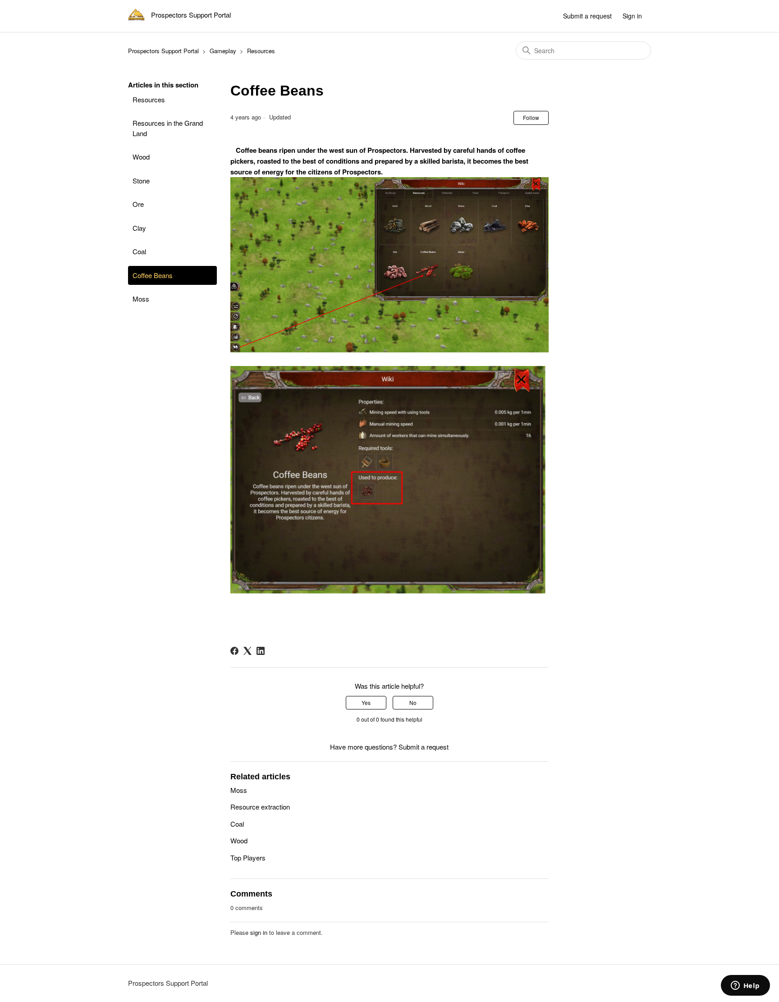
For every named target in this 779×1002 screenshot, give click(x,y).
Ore (138, 204)
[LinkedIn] (261, 651)
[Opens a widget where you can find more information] (745, 986)
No (413, 702)
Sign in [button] (632, 15)
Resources (261, 50)
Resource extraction (260, 806)
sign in (258, 932)
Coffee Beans (153, 275)
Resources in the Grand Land (168, 128)
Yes (366, 702)
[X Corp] (247, 651)
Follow (531, 117)
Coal (139, 251)
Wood (141, 156)
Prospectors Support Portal (163, 50)
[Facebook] (234, 651)
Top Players (248, 857)
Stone (141, 180)
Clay (139, 228)
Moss (141, 298)
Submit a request (587, 15)
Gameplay (223, 50)
